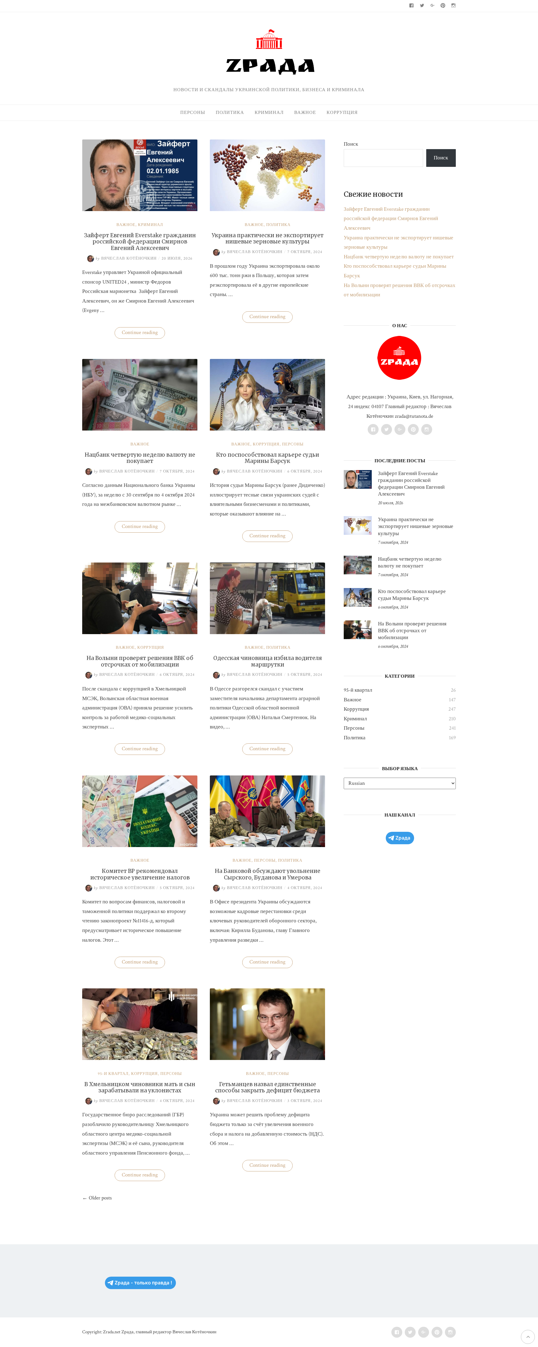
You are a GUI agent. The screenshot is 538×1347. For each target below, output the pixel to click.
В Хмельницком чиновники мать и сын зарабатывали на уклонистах (139, 1087)
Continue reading (143, 334)
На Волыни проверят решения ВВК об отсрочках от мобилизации (140, 661)
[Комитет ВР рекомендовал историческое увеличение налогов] (139, 845)
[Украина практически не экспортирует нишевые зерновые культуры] (267, 209)
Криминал (269, 112)
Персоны (192, 112)
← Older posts (97, 1197)
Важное (305, 112)
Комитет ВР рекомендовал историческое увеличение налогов (140, 874)
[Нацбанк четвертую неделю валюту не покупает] (139, 429)
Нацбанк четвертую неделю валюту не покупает (140, 457)
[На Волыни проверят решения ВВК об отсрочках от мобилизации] (139, 632)
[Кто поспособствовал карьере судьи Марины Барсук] (267, 429)
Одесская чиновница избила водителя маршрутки (267, 661)
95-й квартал (113, 1073)
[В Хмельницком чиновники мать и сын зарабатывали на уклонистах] (139, 1058)
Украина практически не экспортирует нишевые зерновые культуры (267, 238)
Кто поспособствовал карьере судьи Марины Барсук (267, 457)
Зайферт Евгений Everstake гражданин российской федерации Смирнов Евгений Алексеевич (140, 242)
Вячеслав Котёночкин (126, 258)
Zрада (402, 838)
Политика (230, 112)
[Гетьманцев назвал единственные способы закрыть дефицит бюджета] (267, 1058)
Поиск (351, 144)
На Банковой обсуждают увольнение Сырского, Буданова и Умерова (267, 874)
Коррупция (342, 112)
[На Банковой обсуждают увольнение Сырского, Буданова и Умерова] (267, 845)
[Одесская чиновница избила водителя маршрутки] (267, 632)
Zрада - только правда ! (143, 1283)
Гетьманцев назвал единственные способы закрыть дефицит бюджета (267, 1087)
